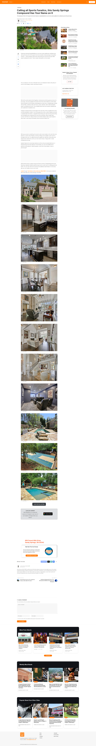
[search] (87, 2)
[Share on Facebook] (21, 23)
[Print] (28, 23)
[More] (30, 23)
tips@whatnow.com (65, 93)
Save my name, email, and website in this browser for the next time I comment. (31, 618)
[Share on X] (24, 23)
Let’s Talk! (69, 81)
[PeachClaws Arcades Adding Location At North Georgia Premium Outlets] (64, 41)
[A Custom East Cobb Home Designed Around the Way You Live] (64, 58)
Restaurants (43, 1)
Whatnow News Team (22, 650)
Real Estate (53, 1)
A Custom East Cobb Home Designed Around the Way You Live (73, 57)
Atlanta (20, 681)
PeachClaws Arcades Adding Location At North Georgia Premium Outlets (73, 40)
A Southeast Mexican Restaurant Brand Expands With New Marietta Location (40, 685)
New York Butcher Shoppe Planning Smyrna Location (73, 35)
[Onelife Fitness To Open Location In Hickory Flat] (64, 47)
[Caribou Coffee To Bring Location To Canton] (64, 30)
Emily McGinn (75, 31)
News (20, 717)
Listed (22, 171)
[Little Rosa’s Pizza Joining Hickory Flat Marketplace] (64, 52)
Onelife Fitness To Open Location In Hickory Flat (72, 46)
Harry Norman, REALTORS (40, 171)
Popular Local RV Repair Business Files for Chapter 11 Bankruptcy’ (40, 721)
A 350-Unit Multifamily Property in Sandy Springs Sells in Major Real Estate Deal (73, 65)
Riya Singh (74, 67)
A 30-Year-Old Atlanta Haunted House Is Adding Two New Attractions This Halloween (40, 646)
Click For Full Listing (39, 504)
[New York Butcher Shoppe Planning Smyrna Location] (64, 36)
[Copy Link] (26, 23)
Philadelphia (52, 717)
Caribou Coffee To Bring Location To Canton (72, 30)
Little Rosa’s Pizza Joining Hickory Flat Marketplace (73, 52)
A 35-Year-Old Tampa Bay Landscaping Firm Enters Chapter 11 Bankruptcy (70, 721)
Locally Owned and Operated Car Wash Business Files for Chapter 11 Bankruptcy (24, 721)
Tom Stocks (30, 171)
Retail (48, 1)
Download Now (69, 116)
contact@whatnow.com (31, 739)
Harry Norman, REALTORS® (28, 20)
